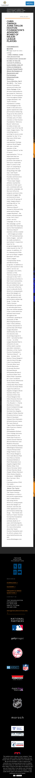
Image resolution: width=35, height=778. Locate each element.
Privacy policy (19, 775)
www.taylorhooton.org (14, 535)
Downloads (11, 582)
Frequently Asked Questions (14, 592)
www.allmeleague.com (14, 539)
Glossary (10, 586)
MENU (30, 3)
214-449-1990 (11, 607)
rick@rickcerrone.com (14, 486)
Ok (14, 775)
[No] (33, 766)
